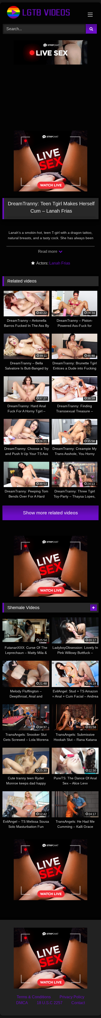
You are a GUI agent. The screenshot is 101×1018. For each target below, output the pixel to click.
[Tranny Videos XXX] (41, 12)
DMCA (22, 1003)
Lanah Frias (59, 263)
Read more (48, 251)
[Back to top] (85, 1003)
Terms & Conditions (34, 997)
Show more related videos (50, 512)
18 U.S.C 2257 (50, 1003)
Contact (78, 1003)
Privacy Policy (72, 997)
